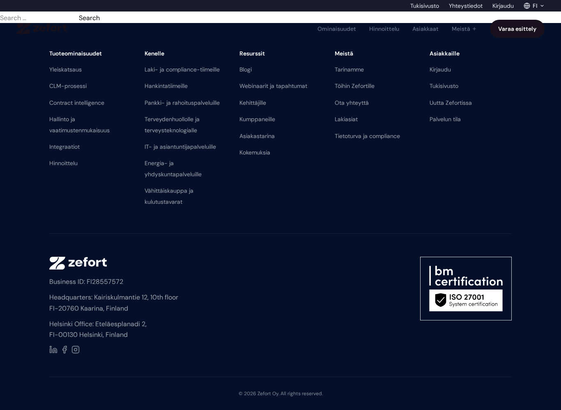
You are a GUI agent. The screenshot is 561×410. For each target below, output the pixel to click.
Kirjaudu (503, 5)
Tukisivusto (424, 5)
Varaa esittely (517, 28)
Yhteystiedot (466, 5)
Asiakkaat (425, 28)
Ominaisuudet (336, 28)
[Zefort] (41, 29)
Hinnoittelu (384, 28)
